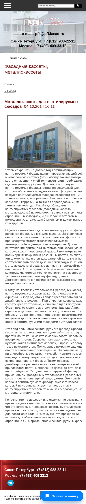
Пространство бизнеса (28, 498)
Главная (13, 58)
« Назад (10, 91)
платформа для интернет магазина (24, 496)
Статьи (9, 84)
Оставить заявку (65, 496)
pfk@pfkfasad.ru (49, 34)
